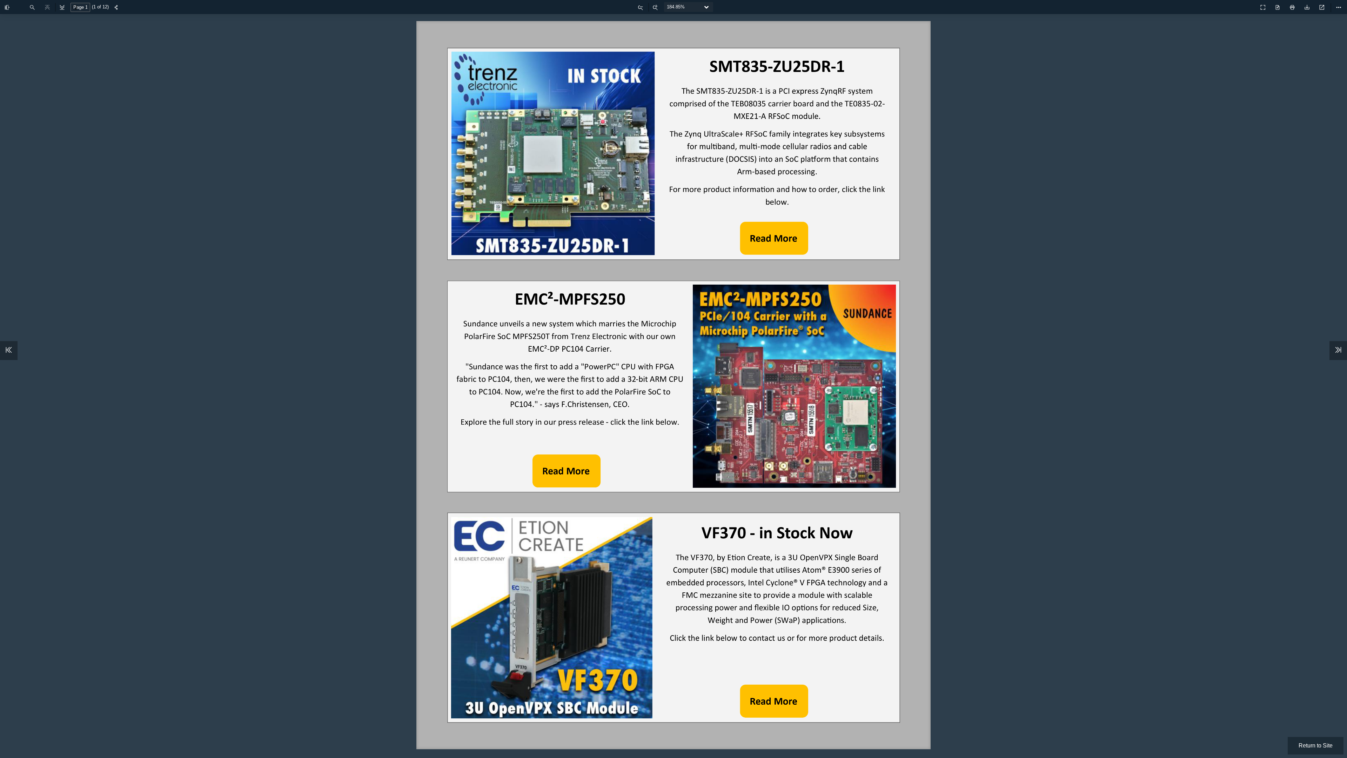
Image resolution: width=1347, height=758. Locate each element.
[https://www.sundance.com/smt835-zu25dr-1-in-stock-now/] (774, 238)
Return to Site (1316, 746)
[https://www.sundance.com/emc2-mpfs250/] (566, 471)
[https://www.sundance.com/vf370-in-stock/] (774, 701)
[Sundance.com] (1247, 6)
